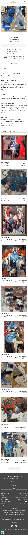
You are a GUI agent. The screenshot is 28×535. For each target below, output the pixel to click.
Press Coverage (5, 501)
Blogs (2, 505)
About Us (3, 495)
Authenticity (24, 495)
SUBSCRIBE (14, 485)
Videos (3, 503)
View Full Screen (14, 34)
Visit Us (25, 505)
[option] (14, 19)
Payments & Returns (21, 499)
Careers (25, 501)
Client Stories (4, 499)
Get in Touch (23, 503)
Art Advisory (4, 497)
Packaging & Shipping (21, 497)
